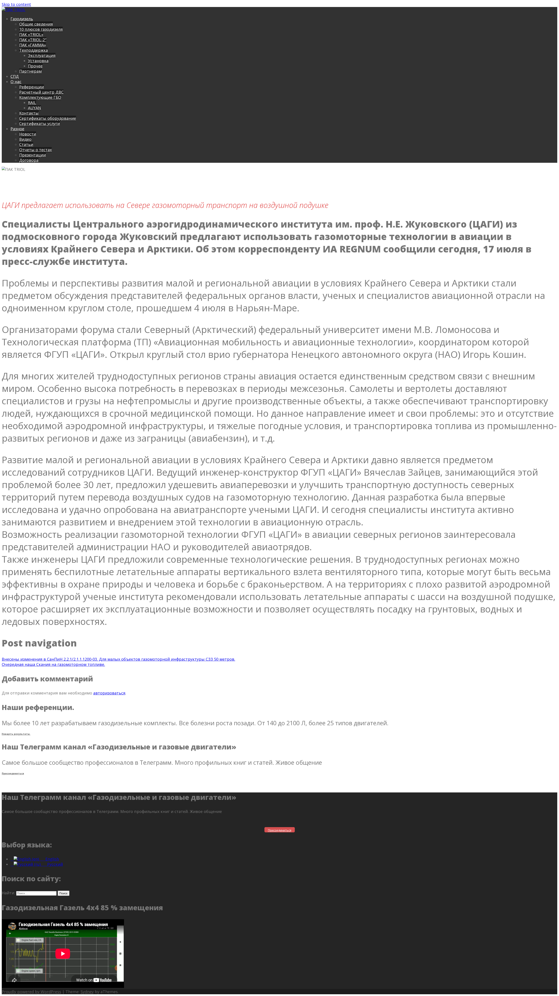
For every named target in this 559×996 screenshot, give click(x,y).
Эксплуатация (41, 55)
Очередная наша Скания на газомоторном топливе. (53, 664)
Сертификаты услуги (39, 123)
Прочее (35, 66)
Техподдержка (33, 50)
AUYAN (34, 107)
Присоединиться (13, 773)
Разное (17, 128)
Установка (38, 60)
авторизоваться (109, 693)
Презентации (32, 155)
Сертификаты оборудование (47, 118)
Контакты (29, 113)
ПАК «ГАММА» (32, 45)
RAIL (32, 102)
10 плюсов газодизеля (41, 29)
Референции (31, 86)
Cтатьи (26, 144)
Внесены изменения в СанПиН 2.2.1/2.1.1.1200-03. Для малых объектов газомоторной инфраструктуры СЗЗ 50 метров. (118, 659)
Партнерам (30, 71)
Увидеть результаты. (16, 733)
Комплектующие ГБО (40, 97)
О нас (15, 81)
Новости (27, 134)
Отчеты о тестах (35, 149)
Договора (28, 160)
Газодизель (21, 18)
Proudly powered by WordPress (31, 991)
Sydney (87, 991)
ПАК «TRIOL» (31, 34)
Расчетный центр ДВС (41, 92)
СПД (14, 76)
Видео (25, 139)
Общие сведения (36, 24)
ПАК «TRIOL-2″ (32, 39)
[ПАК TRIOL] (13, 9)
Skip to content (16, 4)
